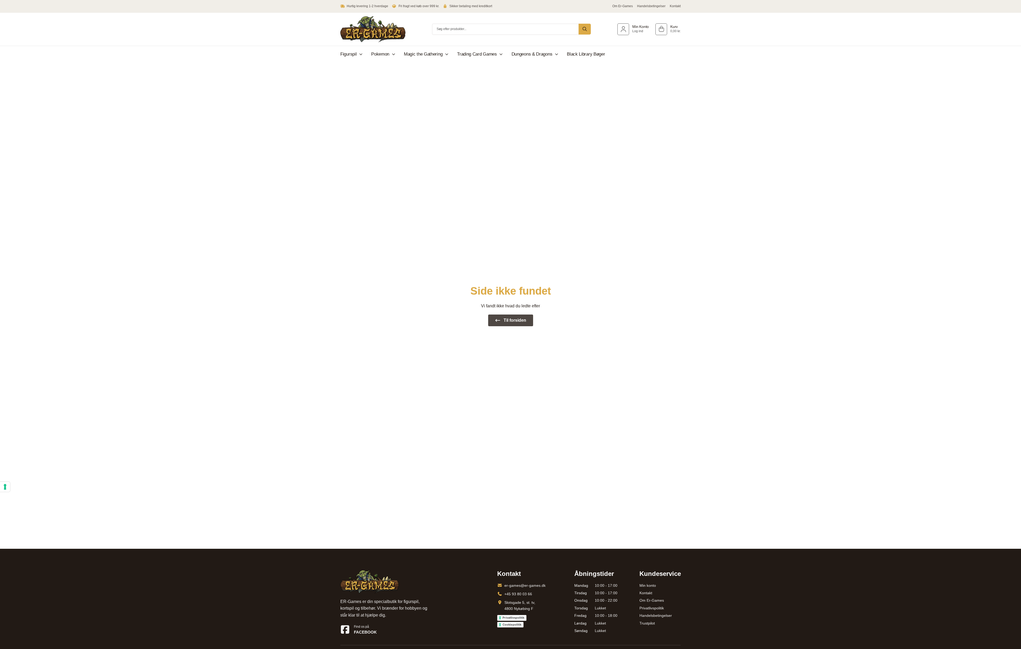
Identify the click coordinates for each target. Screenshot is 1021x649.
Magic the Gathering (423, 54)
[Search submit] (585, 29)
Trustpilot (647, 623)
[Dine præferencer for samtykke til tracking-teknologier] (5, 487)
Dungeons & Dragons (532, 54)
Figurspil (348, 54)
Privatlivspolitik (513, 617)
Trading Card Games (477, 54)
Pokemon (380, 54)
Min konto (647, 585)
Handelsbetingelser (651, 6)
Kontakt (675, 6)
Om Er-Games (622, 6)
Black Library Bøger (586, 54)
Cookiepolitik (512, 624)
